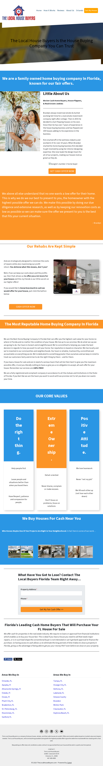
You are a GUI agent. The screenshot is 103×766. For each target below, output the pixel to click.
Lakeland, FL (58, 693)
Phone (24, 598)
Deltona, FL (58, 689)
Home (39, 10)
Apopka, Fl (6, 685)
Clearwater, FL (59, 709)
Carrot (69, 762)
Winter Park (58, 705)
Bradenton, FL (8, 705)
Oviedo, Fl (6, 693)
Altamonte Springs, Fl (11, 689)
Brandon (57, 701)
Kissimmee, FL (8, 713)
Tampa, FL (57, 681)
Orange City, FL (59, 685)
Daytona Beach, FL (61, 713)
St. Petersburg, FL (9, 709)
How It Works (49, 10)
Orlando (79, 10)
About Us (70, 10)
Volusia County (59, 697)
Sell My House (91, 10)
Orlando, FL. (7, 681)
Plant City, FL (7, 701)
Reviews (60, 10)
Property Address (29, 589)
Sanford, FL (6, 717)
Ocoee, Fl (6, 697)
